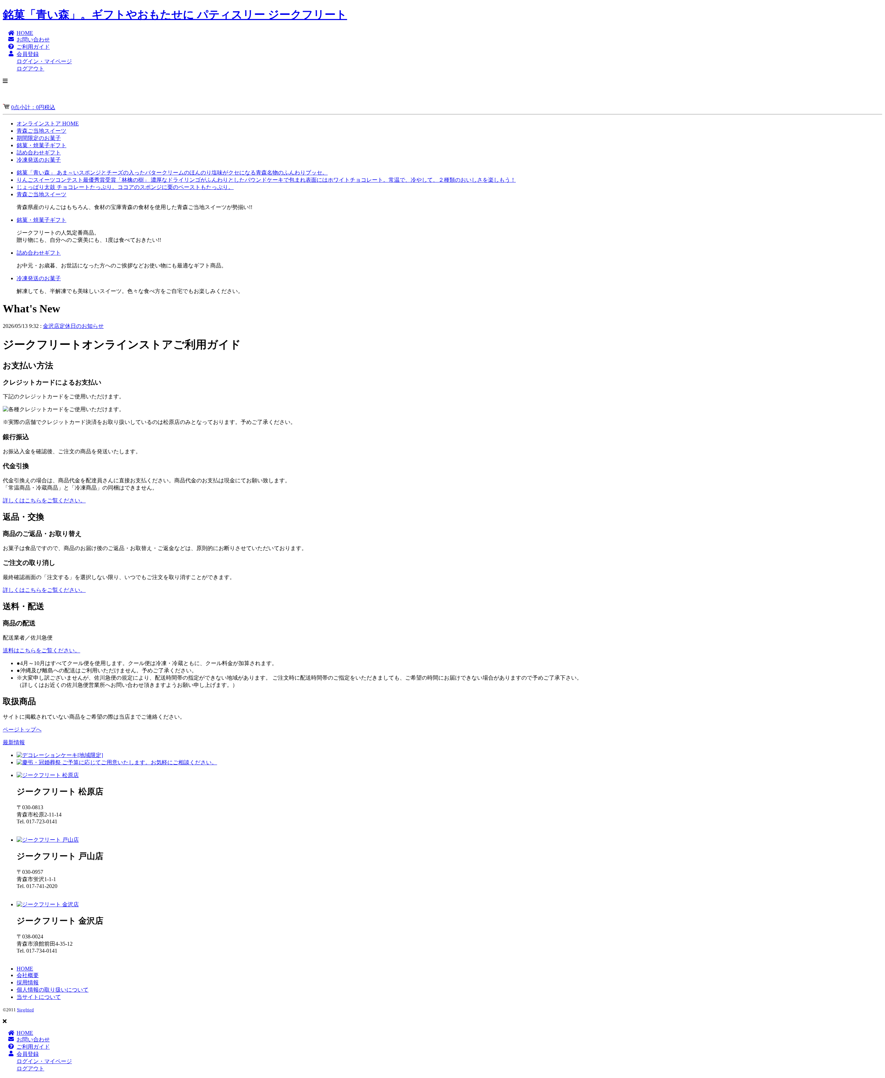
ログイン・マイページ (44, 61)
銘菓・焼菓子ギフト (41, 145)
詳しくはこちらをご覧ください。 (44, 500)
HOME (25, 33)
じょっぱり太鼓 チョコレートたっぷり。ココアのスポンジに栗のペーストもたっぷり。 (125, 187)
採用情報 (28, 982)
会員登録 (28, 54)
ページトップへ (22, 729)
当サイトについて (39, 997)
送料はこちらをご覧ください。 (41, 650)
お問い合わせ (33, 39)
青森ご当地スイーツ (41, 131)
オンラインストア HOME (48, 123)
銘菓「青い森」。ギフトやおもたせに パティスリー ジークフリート (175, 14)
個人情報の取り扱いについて (52, 990)
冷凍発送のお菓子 (39, 160)
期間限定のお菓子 (39, 138)
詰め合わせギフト (39, 152)
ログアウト (30, 69)
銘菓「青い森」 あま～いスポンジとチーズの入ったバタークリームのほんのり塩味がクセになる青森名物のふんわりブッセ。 (172, 173)
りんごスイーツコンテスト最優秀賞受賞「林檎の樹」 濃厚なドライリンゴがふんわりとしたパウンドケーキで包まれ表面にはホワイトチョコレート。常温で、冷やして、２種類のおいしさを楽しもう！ (266, 180)
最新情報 (14, 742)
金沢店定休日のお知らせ (73, 326)
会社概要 (28, 975)
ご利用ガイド (33, 47)
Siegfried (25, 1009)
